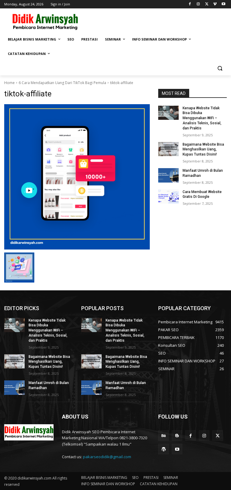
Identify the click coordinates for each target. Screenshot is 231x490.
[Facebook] (189, 4)
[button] (220, 68)
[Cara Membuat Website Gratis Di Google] (168, 196)
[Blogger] (177, 435)
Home (9, 82)
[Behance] (163, 435)
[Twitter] (206, 4)
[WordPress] (163, 449)
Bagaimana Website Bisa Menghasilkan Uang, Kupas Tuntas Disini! (203, 149)
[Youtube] (223, 4)
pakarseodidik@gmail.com (107, 456)
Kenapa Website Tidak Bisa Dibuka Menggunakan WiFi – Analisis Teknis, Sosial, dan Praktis (202, 118)
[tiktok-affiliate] (77, 177)
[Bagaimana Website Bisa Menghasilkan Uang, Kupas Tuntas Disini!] (168, 149)
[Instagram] (198, 4)
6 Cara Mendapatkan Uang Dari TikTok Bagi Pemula (62, 82)
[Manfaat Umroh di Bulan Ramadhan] (168, 175)
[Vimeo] (214, 4)
